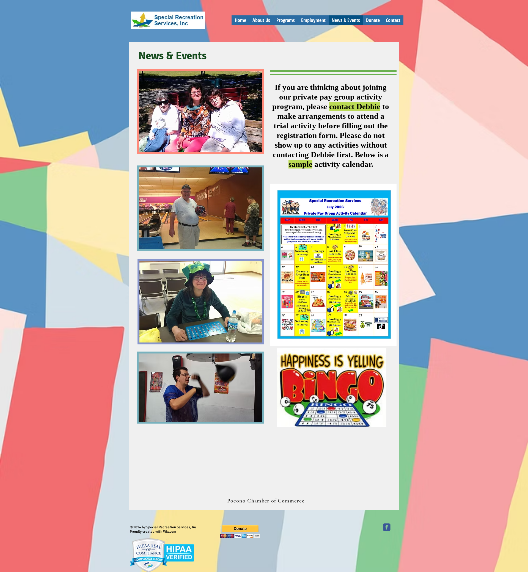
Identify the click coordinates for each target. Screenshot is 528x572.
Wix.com (169, 531)
